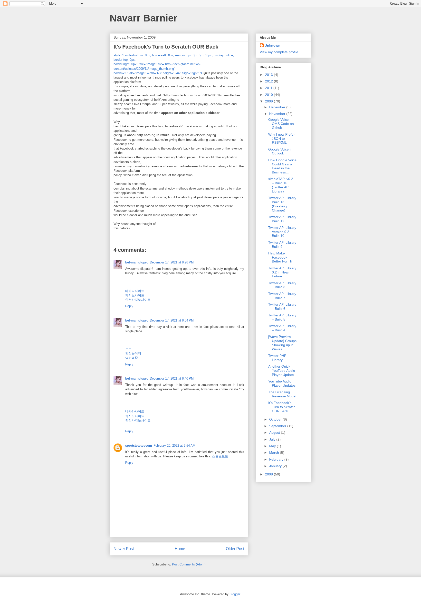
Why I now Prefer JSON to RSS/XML (281, 138)
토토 (128, 349)
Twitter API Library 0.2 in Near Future (282, 272)
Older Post (235, 549)
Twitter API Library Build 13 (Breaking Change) (282, 204)
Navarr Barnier (143, 18)
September (278, 426)
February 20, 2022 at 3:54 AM (174, 445)
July (272, 439)
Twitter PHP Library (277, 358)
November (277, 114)
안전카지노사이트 (138, 300)
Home (180, 549)
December (277, 107)
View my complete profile (279, 52)
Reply (129, 306)
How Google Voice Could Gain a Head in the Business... (282, 166)
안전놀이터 (133, 353)
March (274, 452)
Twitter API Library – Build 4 (282, 328)
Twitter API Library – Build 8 (282, 285)
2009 (269, 101)
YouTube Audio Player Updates (282, 383)
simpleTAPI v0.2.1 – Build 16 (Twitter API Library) (282, 185)
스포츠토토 (220, 456)
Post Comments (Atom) (188, 564)
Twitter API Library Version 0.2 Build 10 (282, 232)
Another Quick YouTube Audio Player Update (281, 370)
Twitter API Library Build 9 (282, 245)
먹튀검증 (131, 358)
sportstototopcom (138, 445)
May (273, 446)
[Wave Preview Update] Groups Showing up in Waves (282, 343)
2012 (269, 81)
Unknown (272, 45)
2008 (269, 474)
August (275, 432)
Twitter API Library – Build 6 (282, 306)
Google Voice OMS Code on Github (281, 124)
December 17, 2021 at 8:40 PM (172, 378)
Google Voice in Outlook (280, 151)
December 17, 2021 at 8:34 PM (172, 320)
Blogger (235, 594)
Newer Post (124, 549)
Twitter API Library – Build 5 (282, 317)
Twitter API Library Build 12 (282, 219)
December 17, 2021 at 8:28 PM (172, 262)
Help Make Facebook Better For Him (281, 257)
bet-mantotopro (136, 262)
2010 (269, 95)
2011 (269, 88)
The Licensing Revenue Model (282, 394)
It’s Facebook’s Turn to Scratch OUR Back (282, 407)
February (276, 459)
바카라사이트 (134, 291)
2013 (269, 75)
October (276, 419)
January (276, 466)
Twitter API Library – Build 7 (282, 296)
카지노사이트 (134, 295)
